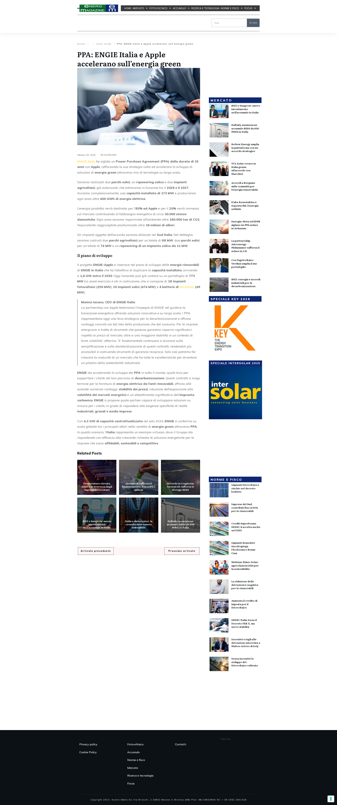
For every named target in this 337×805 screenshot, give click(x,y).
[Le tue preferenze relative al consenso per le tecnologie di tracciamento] (331, 799)
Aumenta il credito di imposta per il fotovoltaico (244, 604)
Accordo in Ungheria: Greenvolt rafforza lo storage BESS (180, 477)
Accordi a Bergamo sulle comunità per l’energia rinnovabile (244, 186)
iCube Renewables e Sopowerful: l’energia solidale (245, 205)
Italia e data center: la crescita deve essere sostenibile (138, 515)
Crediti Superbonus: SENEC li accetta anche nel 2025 (245, 527)
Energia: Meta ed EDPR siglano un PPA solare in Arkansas (245, 225)
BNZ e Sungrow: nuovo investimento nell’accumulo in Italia (96, 515)
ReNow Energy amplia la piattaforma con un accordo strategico (245, 147)
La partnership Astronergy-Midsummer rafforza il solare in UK (245, 246)
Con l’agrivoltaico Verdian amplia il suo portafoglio (244, 263)
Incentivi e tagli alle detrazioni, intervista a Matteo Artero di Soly (245, 642)
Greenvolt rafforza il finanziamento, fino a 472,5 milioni (138, 477)
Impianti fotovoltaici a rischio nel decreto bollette (245, 488)
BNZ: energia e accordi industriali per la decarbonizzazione (245, 282)
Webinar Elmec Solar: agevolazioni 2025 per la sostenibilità (245, 565)
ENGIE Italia (86, 161)
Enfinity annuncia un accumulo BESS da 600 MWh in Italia (180, 515)
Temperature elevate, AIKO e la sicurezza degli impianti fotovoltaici (96, 477)
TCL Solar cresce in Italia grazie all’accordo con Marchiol (243, 168)
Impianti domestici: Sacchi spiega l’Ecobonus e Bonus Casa (243, 548)
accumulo (187, 287)
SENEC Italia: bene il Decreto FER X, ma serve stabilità (244, 623)
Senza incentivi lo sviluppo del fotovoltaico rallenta (244, 662)
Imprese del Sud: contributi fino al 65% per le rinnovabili (244, 507)
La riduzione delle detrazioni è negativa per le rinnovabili (244, 584)
